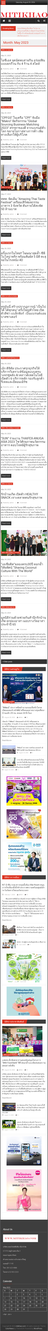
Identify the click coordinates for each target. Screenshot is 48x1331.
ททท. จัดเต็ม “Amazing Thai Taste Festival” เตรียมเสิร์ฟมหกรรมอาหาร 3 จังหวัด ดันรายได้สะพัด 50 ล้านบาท (23, 204)
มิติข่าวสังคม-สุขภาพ (8, 607)
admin (20, 717)
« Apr (5, 1314)
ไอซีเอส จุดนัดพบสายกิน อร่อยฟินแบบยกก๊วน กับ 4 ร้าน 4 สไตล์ (23, 62)
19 (36, 1302)
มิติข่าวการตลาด (7, 50)
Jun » (9, 1314)
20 (43, 1302)
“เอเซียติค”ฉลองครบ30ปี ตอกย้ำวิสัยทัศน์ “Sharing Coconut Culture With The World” (22, 567)
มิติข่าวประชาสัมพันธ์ (10, 1054)
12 (36, 1298)
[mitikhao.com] (24, 15)
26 (36, 1306)
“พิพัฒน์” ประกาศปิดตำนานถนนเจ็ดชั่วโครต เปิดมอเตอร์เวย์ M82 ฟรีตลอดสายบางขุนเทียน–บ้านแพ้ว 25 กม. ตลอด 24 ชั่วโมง (23, 710)
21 (5, 1306)
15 (11, 1302)
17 (24, 1302)
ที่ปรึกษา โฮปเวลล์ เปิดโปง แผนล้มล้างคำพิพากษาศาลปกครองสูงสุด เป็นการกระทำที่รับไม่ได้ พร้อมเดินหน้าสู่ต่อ (30, 929)
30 (18, 1309)
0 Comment (23, 69)
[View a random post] (44, 21)
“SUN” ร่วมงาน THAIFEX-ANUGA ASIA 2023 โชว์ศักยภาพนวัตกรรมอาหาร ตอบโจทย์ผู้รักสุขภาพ (23, 442)
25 (30, 1306)
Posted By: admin (8, 69)
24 (24, 1306)
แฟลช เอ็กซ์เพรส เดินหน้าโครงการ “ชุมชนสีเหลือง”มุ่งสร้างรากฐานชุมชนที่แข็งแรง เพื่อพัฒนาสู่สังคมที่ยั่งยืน (31, 1124)
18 (30, 1302)
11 (30, 1298)
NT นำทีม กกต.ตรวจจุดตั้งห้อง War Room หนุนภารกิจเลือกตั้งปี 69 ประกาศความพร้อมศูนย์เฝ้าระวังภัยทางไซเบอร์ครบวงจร (23, 888)
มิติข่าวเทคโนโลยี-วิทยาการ (10, 358)
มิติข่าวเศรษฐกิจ (9, 702)
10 (24, 1298)
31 (24, 1309)
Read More (6, 740)
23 (18, 1306)
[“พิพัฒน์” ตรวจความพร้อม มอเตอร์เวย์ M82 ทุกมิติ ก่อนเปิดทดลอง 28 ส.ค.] (9, 749)
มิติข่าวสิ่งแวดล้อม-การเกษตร (11, 428)
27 (43, 1306)
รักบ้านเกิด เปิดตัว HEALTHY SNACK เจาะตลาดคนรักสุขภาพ (21, 495)
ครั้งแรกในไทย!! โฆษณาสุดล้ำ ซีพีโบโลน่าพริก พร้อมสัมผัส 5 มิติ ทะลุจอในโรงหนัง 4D (23, 256)
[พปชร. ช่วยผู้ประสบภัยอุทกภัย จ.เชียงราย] (9, 944)
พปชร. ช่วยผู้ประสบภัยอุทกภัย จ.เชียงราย (31, 942)
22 (11, 1306)
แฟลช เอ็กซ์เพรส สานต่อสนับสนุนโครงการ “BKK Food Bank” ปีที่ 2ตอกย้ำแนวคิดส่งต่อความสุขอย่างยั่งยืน (24, 1063)
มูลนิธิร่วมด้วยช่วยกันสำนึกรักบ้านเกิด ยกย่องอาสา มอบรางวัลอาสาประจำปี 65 (23, 621)
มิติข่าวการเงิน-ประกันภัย (9, 296)
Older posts (8, 662)
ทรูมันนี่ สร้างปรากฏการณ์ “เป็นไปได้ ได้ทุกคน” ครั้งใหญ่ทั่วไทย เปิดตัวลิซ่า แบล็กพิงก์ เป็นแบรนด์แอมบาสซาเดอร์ (23, 312)
